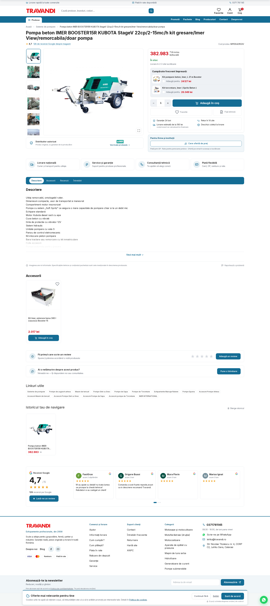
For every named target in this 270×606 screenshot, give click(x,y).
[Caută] (151, 10)
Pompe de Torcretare (141, 392)
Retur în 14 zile (207, 120)
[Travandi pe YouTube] (58, 549)
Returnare (132, 540)
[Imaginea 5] (33, 119)
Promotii (175, 19)
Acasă (29, 26)
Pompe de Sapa (121, 392)
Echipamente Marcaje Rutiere (166, 392)
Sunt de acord (232, 596)
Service (93, 566)
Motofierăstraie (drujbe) (177, 534)
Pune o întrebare (228, 371)
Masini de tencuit (82, 392)
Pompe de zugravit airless (60, 392)
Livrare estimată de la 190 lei (170, 124)
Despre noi (236, 19)
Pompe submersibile (175, 568)
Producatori (210, 19)
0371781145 (214, 524)
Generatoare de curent (177, 563)
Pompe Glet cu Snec (101, 392)
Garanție (93, 560)
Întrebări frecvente (137, 534)
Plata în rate (95, 550)
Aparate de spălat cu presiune (176, 547)
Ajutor (92, 529)
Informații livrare (98, 534)
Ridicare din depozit (99, 555)
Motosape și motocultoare (179, 529)
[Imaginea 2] (33, 72)
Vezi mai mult (133, 254)
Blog (197, 19)
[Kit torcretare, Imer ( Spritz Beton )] (156, 90)
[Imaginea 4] (33, 103)
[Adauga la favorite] (57, 283)
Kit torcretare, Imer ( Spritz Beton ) (179, 88)
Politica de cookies (138, 600)
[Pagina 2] (158, 502)
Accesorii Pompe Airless (209, 392)
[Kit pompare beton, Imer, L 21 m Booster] (156, 79)
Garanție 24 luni (164, 120)
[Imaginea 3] (33, 87)
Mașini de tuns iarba (175, 553)
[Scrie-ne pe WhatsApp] (264, 600)
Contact (223, 19)
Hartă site (132, 545)
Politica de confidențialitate (61, 589)
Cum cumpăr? (96, 540)
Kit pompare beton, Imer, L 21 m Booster (182, 77)
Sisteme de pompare (45, 26)
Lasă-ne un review (45, 498)
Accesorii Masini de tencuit (38, 396)
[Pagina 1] (155, 502)
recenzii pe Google (40, 492)
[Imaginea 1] (33, 56)
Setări (216, 596)
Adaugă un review (228, 356)
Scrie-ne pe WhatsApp (219, 534)
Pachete (187, 19)
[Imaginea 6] (33, 135)
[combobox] (106, 11)
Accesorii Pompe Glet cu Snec (66, 396)
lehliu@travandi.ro (216, 539)
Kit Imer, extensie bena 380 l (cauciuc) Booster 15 (42, 319)
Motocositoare (172, 540)
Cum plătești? (96, 545)
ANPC (130, 550)
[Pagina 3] (160, 502)
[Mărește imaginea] (139, 130)
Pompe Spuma (189, 392)
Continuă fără (201, 596)
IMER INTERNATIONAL (148, 396)
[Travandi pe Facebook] (51, 549)
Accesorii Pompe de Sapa (94, 396)
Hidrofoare (170, 558)
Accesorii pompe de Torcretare (122, 396)
